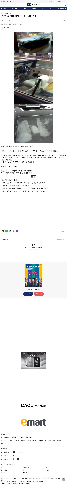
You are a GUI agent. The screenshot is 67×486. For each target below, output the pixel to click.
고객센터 (59, 440)
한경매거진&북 (4, 1)
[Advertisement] (33, 325)
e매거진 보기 (38, 293)
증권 (25, 8)
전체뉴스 (3, 8)
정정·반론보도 (51, 440)
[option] (33, 360)
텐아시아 (25, 470)
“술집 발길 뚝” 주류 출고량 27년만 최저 (15, 185)
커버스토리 (15, 8)
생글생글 (46, 470)
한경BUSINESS (7, 13)
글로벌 (51, 8)
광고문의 (16, 440)
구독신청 (28, 293)
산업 (42, 8)
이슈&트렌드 (62, 8)
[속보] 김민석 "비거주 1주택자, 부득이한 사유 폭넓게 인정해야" (23, 183)
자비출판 (51, 1)
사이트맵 (3, 443)
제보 (55, 1)
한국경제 (3, 467)
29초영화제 (26, 472)
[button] (64, 1)
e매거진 (59, 1)
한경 (5, 437)
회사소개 (3, 440)
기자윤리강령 (42, 440)
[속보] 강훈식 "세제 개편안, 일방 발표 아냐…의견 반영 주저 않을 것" (25, 191)
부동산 (34, 8)
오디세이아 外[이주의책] (10, 180)
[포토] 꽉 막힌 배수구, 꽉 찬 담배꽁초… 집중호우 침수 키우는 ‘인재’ (25, 188)
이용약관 (23, 440)
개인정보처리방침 (32, 440)
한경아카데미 (4, 470)
